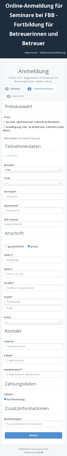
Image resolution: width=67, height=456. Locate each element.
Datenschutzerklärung (52, 52)
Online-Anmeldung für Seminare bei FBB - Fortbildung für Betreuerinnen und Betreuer (33, 24)
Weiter (33, 435)
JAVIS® (40, 452)
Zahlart (8, 394)
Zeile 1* (8, 255)
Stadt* (8, 297)
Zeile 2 (8, 269)
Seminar (13, 88)
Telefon (9, 341)
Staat (7, 317)
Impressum (31, 52)
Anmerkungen (13, 419)
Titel (7, 178)
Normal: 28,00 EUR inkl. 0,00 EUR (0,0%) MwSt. (32, 122)
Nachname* (11, 205)
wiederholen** (13, 369)
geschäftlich (15, 246)
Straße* (9, 283)
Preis (7, 117)
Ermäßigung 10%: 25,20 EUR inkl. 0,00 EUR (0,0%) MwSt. (33, 128)
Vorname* (10, 191)
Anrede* (9, 165)
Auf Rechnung (15, 399)
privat (34, 246)
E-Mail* (8, 355)
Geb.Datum (11, 219)
